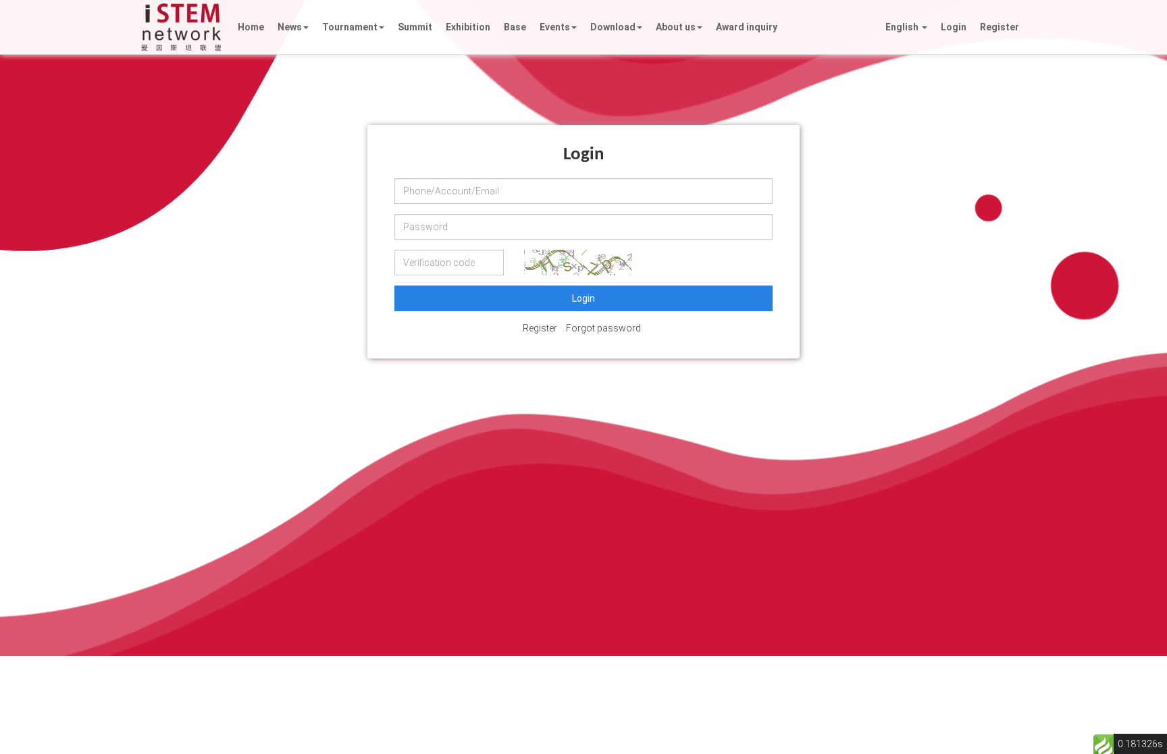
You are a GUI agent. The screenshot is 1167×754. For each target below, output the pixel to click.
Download (613, 27)
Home (251, 27)
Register (999, 27)
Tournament (350, 27)
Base (515, 27)
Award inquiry (746, 27)
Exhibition (468, 27)
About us (676, 27)
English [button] (902, 27)
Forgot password (603, 328)
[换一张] (578, 262)
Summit (415, 27)
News (290, 27)
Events (555, 27)
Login (953, 27)
